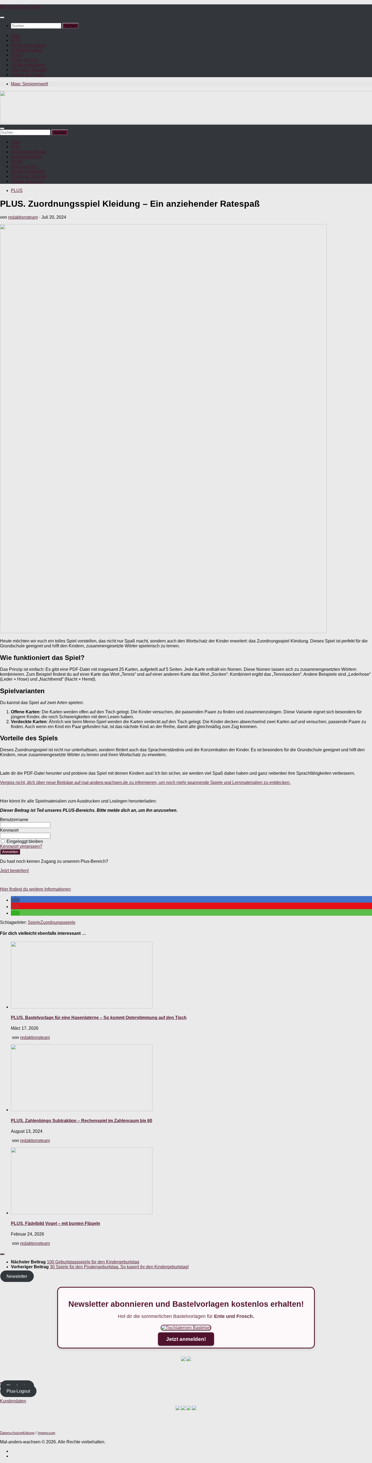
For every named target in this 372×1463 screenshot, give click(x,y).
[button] (15, 900)
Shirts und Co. (24, 60)
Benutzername (14, 819)
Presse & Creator (27, 74)
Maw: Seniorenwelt (29, 84)
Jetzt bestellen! (14, 870)
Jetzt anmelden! (186, 1339)
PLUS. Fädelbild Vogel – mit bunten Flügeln (55, 1223)
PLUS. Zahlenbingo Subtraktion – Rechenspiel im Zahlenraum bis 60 (81, 1120)
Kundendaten (13, 1401)
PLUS (17, 55)
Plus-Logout (18, 1391)
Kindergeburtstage (29, 45)
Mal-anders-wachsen (20, 6)
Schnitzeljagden (26, 50)
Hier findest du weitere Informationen (35, 889)
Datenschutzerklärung (17, 1433)
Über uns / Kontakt (29, 69)
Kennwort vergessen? (21, 846)
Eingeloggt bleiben (25, 841)
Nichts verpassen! (28, 64)
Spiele (34, 922)
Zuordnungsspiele (57, 922)
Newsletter (17, 1276)
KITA (15, 40)
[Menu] (2, 17)
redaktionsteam (23, 217)
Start (15, 35)
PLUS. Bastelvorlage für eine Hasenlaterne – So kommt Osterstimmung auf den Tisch (99, 1017)
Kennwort (9, 830)
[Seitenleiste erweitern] (2, 1254)
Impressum (46, 1433)
